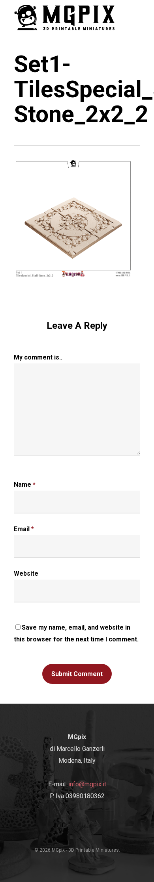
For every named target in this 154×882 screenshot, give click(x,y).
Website (26, 573)
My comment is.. (38, 357)
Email (24, 529)
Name (25, 484)
